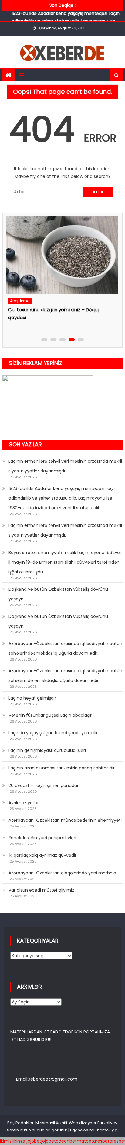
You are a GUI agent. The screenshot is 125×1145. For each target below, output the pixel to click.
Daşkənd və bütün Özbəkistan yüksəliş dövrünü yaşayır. (58, 594)
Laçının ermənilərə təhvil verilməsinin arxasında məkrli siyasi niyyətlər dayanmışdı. (65, 466)
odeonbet (66, 1141)
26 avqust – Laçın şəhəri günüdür (43, 785)
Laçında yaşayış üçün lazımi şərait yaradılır (53, 733)
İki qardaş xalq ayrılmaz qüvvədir (42, 855)
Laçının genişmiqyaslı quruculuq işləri (47, 750)
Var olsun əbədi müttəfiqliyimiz (41, 890)
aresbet (101, 1141)
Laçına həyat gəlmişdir (32, 698)
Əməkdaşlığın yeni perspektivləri (42, 838)
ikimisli (6, 1141)
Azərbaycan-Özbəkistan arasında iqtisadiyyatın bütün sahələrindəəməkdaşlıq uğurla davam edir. (65, 648)
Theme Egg (106, 1130)
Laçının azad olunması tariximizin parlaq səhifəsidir (61, 768)
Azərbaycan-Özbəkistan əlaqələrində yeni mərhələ (62, 873)
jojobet (34, 1141)
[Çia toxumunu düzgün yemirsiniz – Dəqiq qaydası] (61, 255)
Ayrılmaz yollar (23, 803)
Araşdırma (20, 300)
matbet (85, 1141)
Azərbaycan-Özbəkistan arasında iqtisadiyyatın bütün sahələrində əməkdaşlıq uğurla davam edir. (65, 675)
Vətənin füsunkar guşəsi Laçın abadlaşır (50, 715)
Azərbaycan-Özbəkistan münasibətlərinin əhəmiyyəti (65, 820)
